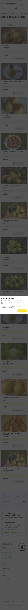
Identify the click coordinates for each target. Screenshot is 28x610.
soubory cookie (13, 300)
